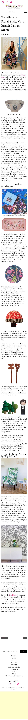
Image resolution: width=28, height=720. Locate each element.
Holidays (14, 663)
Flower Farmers (14, 667)
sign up (23, 651)
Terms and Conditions (14, 676)
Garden (14, 656)
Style (14, 658)
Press (14, 674)
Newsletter (14, 669)
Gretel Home (13, 595)
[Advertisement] (14, 705)
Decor (14, 660)
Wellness (14, 665)
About (14, 672)
